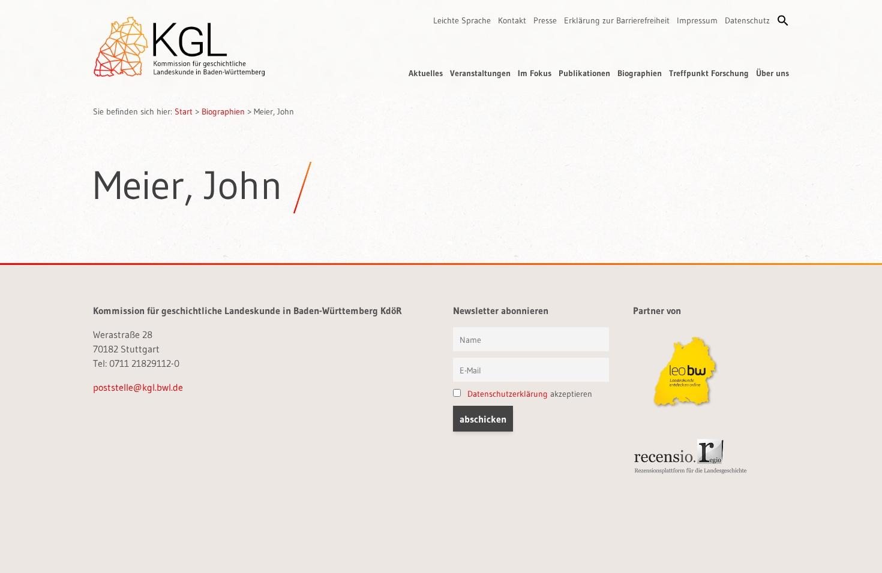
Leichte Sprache (462, 20)
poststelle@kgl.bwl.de (138, 387)
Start (184, 111)
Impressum (697, 20)
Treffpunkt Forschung (709, 73)
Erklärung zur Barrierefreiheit (617, 20)
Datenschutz (747, 20)
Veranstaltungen (480, 73)
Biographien (639, 73)
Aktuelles (426, 73)
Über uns (772, 73)
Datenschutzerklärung (507, 393)
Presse (545, 20)
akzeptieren (529, 393)
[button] (783, 20)
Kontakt (512, 20)
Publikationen (584, 73)
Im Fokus (534, 73)
